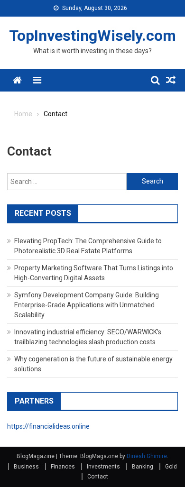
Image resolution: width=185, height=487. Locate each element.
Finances (63, 466)
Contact (97, 476)
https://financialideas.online (48, 426)
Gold (171, 466)
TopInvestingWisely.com (92, 36)
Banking (142, 466)
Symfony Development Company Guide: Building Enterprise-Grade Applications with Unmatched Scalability (86, 305)
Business (26, 466)
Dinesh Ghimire (147, 456)
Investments (103, 466)
